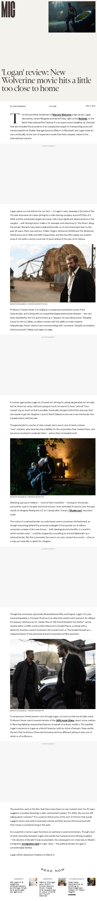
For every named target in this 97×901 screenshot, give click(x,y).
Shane (71, 720)
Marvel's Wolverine (62, 115)
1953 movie (62, 720)
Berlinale (83, 118)
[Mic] (8, 9)
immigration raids (30, 844)
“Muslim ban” (75, 510)
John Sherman (19, 106)
